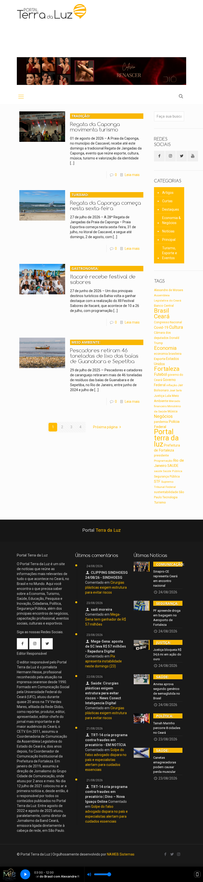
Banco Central (164, 305)
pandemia (161, 422)
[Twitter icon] (172, 854)
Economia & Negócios (171, 220)
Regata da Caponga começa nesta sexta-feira (105, 201)
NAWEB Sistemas (120, 854)
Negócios (163, 416)
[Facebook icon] (165, 854)
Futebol (160, 374)
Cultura (176, 327)
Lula (168, 396)
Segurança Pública (167, 476)
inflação (171, 385)
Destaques (170, 209)
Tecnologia (170, 497)
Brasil (161, 310)
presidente (161, 455)
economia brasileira (167, 353)
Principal (169, 240)
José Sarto (176, 390)
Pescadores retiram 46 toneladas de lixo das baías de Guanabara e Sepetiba (104, 352)
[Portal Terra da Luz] (52, 11)
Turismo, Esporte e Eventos (169, 253)
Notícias (168, 231)
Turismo (160, 502)
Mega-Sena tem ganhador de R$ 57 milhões (105, 619)
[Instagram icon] (178, 854)
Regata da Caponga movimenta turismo (95, 123)
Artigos (168, 193)
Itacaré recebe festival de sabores (102, 275)
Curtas (167, 201)
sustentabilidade (166, 492)
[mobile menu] (21, 97)
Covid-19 (161, 327)
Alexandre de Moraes (168, 290)
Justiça (159, 396)
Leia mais (132, 175)
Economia (165, 348)
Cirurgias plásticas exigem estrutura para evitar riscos (106, 587)
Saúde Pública (172, 471)
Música (173, 411)
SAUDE (172, 466)
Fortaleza (166, 368)
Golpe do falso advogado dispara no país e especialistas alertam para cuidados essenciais (106, 760)
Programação (163, 460)
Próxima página (105, 427)
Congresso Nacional (168, 322)
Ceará (162, 316)
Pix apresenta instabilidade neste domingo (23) (103, 661)
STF (157, 481)
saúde (158, 471)
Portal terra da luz (166, 438)
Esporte (159, 359)
